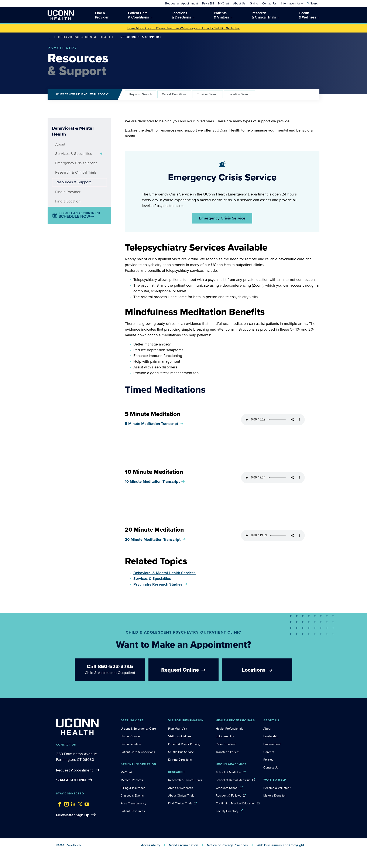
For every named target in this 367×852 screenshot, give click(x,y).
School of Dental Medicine (233, 780)
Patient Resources (133, 811)
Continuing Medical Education (235, 803)
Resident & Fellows (228, 795)
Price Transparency (133, 803)
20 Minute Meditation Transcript (153, 539)
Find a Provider (67, 192)
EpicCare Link (225, 736)
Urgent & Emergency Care (138, 728)
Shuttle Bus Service (181, 752)
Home (56, 43)
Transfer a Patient (227, 752)
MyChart (126, 772)
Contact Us (270, 767)
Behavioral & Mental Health (85, 36)
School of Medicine (228, 772)
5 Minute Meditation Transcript (151, 423)
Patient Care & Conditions (138, 752)
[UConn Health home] (61, 15)
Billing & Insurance (133, 787)
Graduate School (227, 787)
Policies (268, 759)
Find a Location (67, 201)
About (60, 144)
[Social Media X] (79, 803)
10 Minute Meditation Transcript (152, 481)
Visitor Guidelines (179, 736)
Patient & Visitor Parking (184, 744)
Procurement (272, 744)
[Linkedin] (72, 803)
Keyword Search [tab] (140, 94)
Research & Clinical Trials (75, 172)
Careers (268, 752)
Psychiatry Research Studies (157, 584)
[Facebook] (58, 803)
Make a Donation (274, 795)
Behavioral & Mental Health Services (164, 573)
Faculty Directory (227, 811)
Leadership (270, 736)
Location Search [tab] (239, 94)
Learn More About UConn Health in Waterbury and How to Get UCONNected (183, 28)
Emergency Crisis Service (76, 163)
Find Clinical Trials (180, 803)
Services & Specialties (73, 153)
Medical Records (132, 780)
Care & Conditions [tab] (174, 94)
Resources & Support (73, 182)
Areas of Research (181, 787)
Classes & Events (132, 795)
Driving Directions (180, 759)
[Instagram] (65, 803)
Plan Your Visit (177, 728)
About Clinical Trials (181, 795)
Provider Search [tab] (207, 94)
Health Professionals (229, 728)
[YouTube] (85, 803)
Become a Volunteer (277, 787)
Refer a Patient (226, 744)
